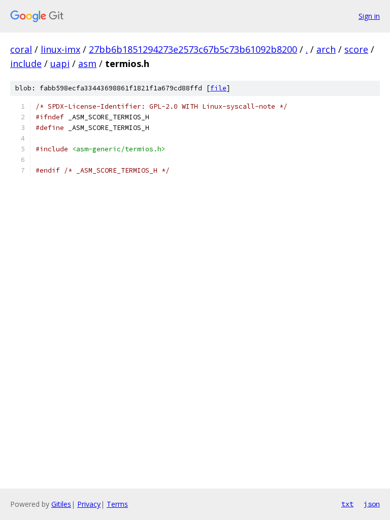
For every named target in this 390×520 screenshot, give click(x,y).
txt (347, 503)
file (218, 88)
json (372, 503)
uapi (60, 63)
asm (87, 63)
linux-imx (60, 49)
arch (326, 49)
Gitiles (61, 504)
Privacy (89, 504)
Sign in (369, 16)
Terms (117, 504)
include (26, 63)
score (356, 49)
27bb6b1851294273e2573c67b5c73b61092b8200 (193, 49)
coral (21, 49)
